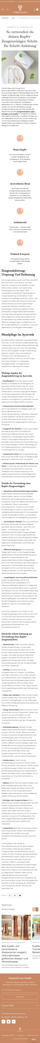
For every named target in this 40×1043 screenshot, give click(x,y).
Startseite (5, 18)
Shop (33, 1039)
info (3, 1014)
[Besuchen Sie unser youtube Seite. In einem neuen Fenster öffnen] (14, 1022)
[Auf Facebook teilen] (10, 895)
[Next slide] (36, 909)
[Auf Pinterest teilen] (20, 895)
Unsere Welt (8, 1005)
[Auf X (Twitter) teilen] (15, 895)
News (13, 18)
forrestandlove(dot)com (16, 1014)
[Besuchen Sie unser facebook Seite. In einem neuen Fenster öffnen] (3, 1022)
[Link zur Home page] (20, 1029)
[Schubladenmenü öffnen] (3, 9)
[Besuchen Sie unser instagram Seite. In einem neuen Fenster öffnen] (8, 1022)
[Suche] (7, 9)
